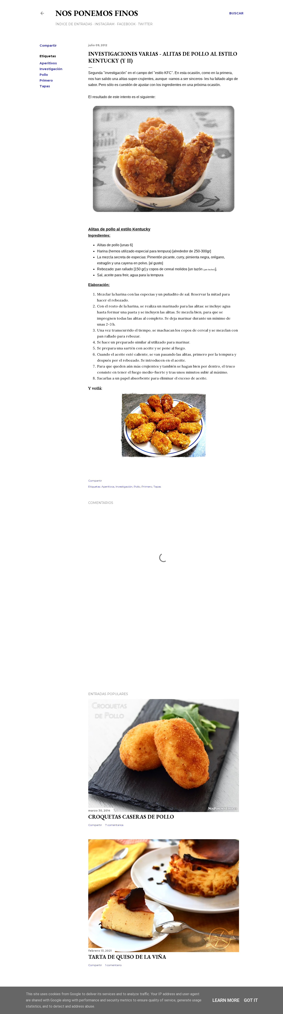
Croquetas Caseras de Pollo (131, 816)
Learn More (225, 1000)
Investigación (51, 69)
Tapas (45, 86)
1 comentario (113, 965)
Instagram (105, 24)
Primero (46, 80)
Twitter (145, 24)
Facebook (126, 24)
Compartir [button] (48, 46)
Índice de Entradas (73, 24)
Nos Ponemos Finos (96, 13)
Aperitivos (48, 63)
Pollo (44, 75)
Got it (251, 1000)
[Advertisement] (163, 650)
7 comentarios (114, 825)
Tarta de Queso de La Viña (127, 956)
